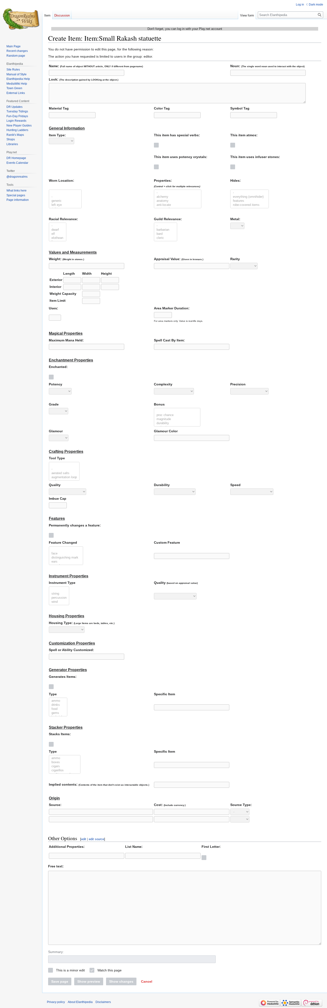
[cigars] (64, 766)
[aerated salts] (64, 473)
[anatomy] (177, 201)
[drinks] (58, 705)
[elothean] (57, 238)
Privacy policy (56, 1002)
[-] (65, 197)
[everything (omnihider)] (249, 197)
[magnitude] (177, 419)
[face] (66, 554)
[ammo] (58, 701)
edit (83, 839)
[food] (58, 709)
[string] (59, 594)
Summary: (56, 952)
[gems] (58, 713)
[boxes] (64, 762)
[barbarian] (165, 230)
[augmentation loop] (64, 477)
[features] (249, 201)
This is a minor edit (70, 970)
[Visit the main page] (21, 19)
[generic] (65, 201)
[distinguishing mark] (66, 558)
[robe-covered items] (249, 205)
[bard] (165, 234)
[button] (146, 981)
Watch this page (109, 970)
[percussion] (59, 598)
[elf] (57, 234)
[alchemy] (177, 197)
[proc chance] (177, 415)
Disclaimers (103, 1002)
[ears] (66, 562)
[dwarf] (57, 230)
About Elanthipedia (80, 1002)
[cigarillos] (64, 770)
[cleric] (165, 238)
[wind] (59, 602)
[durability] (177, 423)
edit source (96, 839)
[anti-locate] (177, 205)
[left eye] (65, 205)
